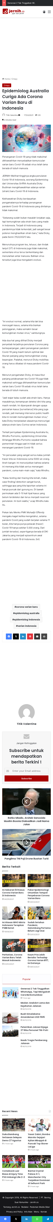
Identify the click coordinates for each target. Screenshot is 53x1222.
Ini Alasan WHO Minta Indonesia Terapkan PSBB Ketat (13, 925)
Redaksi (24, 1207)
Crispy (14, 79)
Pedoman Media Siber (40, 1207)
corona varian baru (27, 606)
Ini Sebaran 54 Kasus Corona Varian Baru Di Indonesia (13, 892)
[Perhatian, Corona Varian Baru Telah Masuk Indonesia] (13, 945)
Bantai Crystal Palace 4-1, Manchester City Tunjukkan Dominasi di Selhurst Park (39, 1177)
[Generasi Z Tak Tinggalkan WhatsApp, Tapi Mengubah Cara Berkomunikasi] (10, 992)
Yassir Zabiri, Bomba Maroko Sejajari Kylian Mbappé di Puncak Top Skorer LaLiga (39, 1140)
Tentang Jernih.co (11, 1207)
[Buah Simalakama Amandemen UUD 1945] (10, 1018)
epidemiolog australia (27, 613)
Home (7, 79)
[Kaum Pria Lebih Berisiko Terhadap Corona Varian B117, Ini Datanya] (39, 945)
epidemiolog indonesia (27, 619)
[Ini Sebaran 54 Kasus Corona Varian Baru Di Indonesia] (13, 880)
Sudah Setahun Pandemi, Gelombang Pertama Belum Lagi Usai (39, 926)
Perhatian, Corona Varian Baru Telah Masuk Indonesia (12, 957)
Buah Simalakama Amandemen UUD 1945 (33, 1015)
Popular (27, 979)
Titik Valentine (12, 115)
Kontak (44, 1211)
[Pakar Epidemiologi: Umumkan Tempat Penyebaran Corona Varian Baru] (39, 880)
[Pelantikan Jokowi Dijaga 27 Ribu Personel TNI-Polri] (10, 1031)
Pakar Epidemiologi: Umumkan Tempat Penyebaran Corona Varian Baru (38, 894)
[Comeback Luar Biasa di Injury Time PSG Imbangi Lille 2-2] (13, 1161)
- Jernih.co (34, 1202)
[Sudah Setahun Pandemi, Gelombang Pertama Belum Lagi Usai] (39, 912)
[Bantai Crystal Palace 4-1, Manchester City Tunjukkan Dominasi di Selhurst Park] (39, 1161)
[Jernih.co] (14, 11)
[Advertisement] (26, 47)
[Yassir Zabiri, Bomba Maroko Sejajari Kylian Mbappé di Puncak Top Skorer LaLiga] (39, 1124)
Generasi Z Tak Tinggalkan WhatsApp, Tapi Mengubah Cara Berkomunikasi (35, 991)
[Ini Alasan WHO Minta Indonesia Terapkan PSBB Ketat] (13, 913)
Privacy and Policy (14, 1211)
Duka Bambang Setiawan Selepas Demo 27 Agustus (12, 1137)
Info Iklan (28, 1211)
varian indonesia (27, 625)
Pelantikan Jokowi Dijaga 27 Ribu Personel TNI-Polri (34, 1029)
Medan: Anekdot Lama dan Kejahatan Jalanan (35, 1004)
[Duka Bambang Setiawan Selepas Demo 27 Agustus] (13, 1124)
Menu (36, 1211)
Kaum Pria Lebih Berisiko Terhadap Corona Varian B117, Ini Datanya (38, 959)
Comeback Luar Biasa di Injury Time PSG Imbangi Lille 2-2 (13, 1174)
